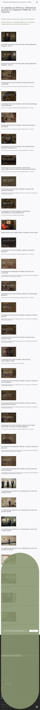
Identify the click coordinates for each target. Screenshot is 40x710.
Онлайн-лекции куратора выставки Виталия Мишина (17, 19)
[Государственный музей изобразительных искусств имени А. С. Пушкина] (16, 2)
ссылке (27, 631)
